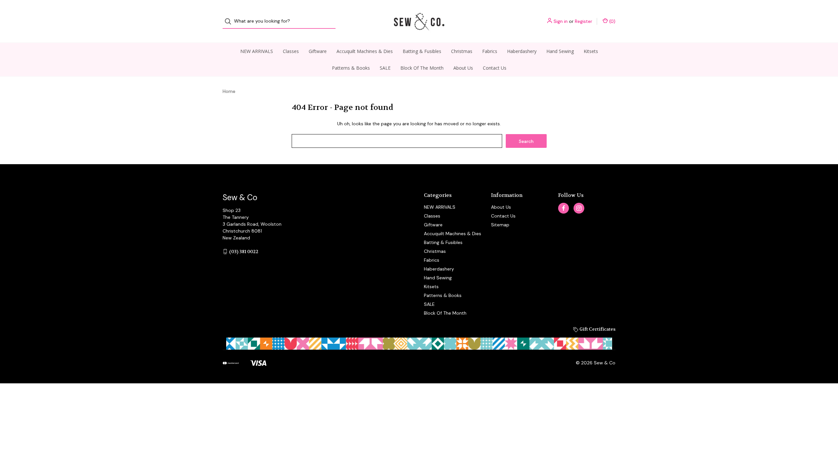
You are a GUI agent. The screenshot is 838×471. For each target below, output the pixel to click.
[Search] (230, 21)
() (611, 21)
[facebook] (563, 208)
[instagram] (579, 208)
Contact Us (494, 68)
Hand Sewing (560, 51)
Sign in (561, 21)
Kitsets (591, 51)
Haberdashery (522, 51)
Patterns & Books (351, 68)
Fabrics (489, 51)
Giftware (318, 51)
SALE (385, 68)
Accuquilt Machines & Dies (365, 51)
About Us (463, 68)
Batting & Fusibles (422, 51)
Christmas (461, 51)
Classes (291, 51)
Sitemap (500, 225)
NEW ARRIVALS (256, 51)
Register (583, 21)
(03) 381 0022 (243, 251)
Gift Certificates (596, 329)
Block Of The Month (422, 68)
